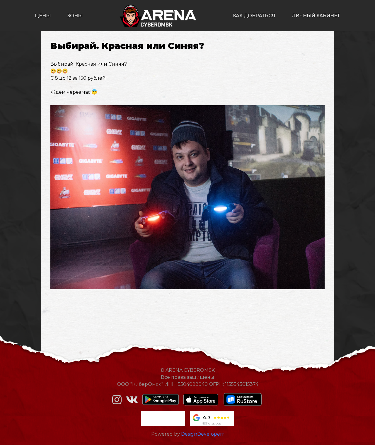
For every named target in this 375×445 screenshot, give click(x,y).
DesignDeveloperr (202, 434)
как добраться (254, 15)
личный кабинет (316, 15)
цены (43, 15)
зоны (75, 15)
